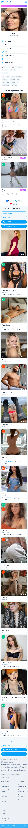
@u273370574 (5, 794)
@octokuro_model (22, 786)
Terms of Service (5, 818)
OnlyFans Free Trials (10, 226)
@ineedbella (4, 804)
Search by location (7, 217)
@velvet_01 (4, 791)
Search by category (7, 213)
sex (3, 76)
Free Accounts (5, 815)
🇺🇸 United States (6, 67)
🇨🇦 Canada (4, 70)
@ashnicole (4, 796)
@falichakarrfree (5, 786)
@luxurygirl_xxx (21, 796)
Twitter (19, 200)
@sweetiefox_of (21, 783)
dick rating (14, 85)
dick (18, 79)
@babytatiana (5, 783)
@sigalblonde (21, 791)
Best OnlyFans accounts (7, 810)
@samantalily (21, 799)
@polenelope (4, 801)
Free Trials (4, 813)
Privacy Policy (5, 820)
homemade (12, 79)
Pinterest (15, 204)
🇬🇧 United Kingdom (17, 67)
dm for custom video (17, 76)
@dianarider (20, 789)
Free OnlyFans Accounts (11, 222)
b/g (17, 82)
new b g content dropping (8, 82)
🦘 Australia (13, 70)
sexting (8, 76)
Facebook (10, 200)
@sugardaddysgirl (6, 789)
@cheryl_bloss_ (21, 794)
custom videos (5, 85)
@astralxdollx (5, 799)
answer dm (4, 79)
